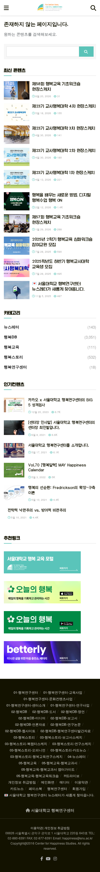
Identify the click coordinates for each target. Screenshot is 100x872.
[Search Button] (93, 7)
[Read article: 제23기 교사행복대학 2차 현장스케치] (16, 157)
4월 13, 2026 (43, 179)
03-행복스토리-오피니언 (27, 750)
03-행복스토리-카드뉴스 (68, 750)
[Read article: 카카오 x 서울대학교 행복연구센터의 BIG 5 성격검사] (14, 405)
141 (59, 135)
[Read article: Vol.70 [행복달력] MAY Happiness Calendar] (14, 470)
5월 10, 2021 (39, 500)
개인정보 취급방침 (22, 782)
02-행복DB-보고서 (64, 718)
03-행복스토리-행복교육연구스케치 (36, 756)
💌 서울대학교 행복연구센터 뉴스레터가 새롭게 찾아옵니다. (49, 794)
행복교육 (11, 347)
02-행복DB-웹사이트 (20, 730)
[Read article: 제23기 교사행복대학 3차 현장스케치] (16, 134)
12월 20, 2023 (40, 412)
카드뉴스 (17, 788)
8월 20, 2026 (43, 96)
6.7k (57, 412)
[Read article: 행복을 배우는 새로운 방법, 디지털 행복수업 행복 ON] (16, 201)
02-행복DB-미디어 (31, 718)
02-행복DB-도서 (44, 711)
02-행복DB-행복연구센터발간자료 (66, 730)
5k (53, 477)
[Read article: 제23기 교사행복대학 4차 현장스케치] (16, 112)
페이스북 (35, 788)
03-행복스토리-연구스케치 (71, 743)
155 (59, 113)
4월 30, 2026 (43, 135)
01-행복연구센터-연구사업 (70, 705)
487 (59, 296)
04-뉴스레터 (77, 756)
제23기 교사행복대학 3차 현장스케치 (63, 128)
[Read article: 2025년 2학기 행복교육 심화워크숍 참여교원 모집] (16, 246)
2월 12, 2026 (43, 207)
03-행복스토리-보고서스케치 (61, 737)
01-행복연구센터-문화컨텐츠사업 (48, 698)
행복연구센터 (15, 367)
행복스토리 (13, 357)
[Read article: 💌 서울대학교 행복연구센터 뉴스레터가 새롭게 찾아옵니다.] (16, 290)
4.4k (56, 500)
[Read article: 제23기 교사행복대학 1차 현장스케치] (16, 179)
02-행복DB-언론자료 (30, 724)
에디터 (64, 782)
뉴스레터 (11, 327)
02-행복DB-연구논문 (66, 724)
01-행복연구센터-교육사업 (62, 692)
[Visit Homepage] (49, 8)
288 (59, 229)
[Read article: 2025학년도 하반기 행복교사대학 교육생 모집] (16, 268)
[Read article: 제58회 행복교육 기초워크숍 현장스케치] (16, 90)
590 (59, 251)
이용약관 (81, 782)
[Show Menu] (6, 7)
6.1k (56, 452)
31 (58, 96)
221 (59, 179)
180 (59, 157)
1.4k (59, 207)
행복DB (10, 337)
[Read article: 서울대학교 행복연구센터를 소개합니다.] (14, 450)
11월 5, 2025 (43, 296)
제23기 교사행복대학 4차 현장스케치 (64, 106)
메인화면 (47, 782)
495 (59, 274)
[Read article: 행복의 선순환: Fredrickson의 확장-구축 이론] (14, 492)
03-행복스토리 (24, 737)
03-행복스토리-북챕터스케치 (26, 743)
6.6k (54, 435)
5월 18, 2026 (43, 113)
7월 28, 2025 (43, 251)
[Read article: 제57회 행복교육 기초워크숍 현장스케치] (16, 223)
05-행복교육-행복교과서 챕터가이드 (48, 769)
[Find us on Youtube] (48, 858)
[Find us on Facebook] (42, 858)
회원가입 (79, 788)
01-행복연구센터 (26, 692)
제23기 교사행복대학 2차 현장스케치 (63, 150)
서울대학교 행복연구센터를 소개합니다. (58, 445)
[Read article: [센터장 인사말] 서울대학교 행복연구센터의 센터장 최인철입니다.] (14, 427)
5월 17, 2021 (39, 452)
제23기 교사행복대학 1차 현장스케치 (63, 172)
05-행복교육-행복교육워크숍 (37, 775)
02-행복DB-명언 (73, 711)
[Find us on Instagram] (55, 858)
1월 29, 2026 (43, 229)
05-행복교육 (28, 762)
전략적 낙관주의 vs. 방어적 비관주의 (37, 510)
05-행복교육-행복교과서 (59, 762)
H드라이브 (71, 775)
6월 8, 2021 (38, 435)
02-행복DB (19, 711)
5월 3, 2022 (38, 477)
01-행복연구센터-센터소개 (25, 705)
